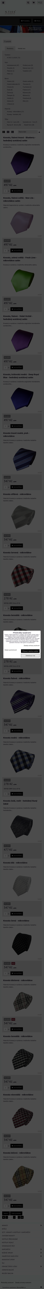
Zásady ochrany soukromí (32, 645)
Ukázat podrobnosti (10, 650)
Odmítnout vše (30, 656)
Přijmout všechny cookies (30, 651)
